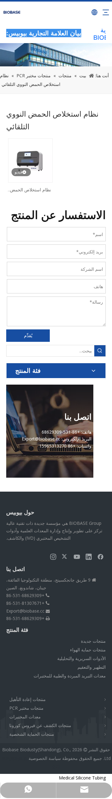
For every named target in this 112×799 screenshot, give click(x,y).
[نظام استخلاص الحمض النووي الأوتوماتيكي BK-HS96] (30, 160)
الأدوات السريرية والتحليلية (81, 658)
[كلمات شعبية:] (99, 350)
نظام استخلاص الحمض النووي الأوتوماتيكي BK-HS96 (30, 190)
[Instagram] (53, 556)
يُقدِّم (28, 335)
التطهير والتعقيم (91, 667)
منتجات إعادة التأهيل (27, 699)
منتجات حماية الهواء (88, 650)
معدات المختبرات (25, 717)
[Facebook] (100, 556)
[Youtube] (77, 556)
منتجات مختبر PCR (26, 708)
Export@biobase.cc (25, 611)
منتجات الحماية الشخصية (31, 734)
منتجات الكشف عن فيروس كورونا (40, 725)
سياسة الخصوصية (45, 758)
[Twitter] (65, 556)
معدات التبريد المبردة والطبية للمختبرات (70, 676)
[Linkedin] (89, 556)
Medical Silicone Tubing (82, 778)
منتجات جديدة (93, 641)
